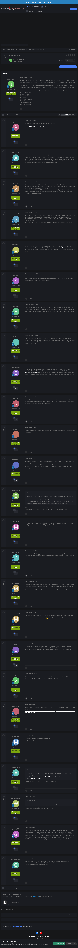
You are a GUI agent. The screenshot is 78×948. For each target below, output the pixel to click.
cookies (35, 943)
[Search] (26, 45)
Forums (28, 6)
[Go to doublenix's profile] (15, 557)
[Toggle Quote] (27, 492)
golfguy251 (15, 829)
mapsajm (15, 521)
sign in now (36, 896)
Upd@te (15, 644)
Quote (25, 109)
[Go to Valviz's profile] (15, 680)
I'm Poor (15, 337)
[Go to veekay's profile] (15, 188)
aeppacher (15, 152)
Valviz (16, 675)
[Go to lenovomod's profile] (15, 250)
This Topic (20, 44)
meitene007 (15, 583)
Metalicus (15, 736)
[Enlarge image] (47, 618)
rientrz (15, 398)
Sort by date (72, 114)
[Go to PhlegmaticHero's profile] (15, 127)
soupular (16, 275)
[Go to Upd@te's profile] (15, 650)
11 (15, 788)
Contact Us (40, 936)
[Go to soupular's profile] (15, 280)
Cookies (47, 936)
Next (8, 114)
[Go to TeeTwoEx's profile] (15, 711)
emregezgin (16, 490)
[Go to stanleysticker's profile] (15, 219)
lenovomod (15, 245)
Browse (31, 11)
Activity (46, 6)
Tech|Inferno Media (17, 926)
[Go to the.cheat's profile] (15, 434)
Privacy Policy (32, 936)
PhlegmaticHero (15, 122)
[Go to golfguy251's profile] (15, 834)
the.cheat (15, 429)
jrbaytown (21, 59)
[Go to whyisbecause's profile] (15, 803)
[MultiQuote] (21, 109)
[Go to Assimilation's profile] (15, 772)
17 (16, 357)
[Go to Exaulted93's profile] (15, 311)
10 (16, 204)
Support (39, 11)
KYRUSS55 (15, 460)
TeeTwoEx (15, 706)
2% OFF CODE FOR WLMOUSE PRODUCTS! (37, 2)
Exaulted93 (16, 306)
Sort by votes (64, 114)
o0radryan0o (15, 859)
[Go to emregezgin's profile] (15, 495)
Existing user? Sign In (62, 8)
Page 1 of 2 (18, 114)
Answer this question (68, 66)
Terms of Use (21, 943)
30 (16, 388)
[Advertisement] (39, 28)
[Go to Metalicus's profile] (15, 742)
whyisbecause (15, 798)
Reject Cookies (71, 943)
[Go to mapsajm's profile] (15, 527)
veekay (15, 183)
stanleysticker (15, 214)
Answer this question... (16, 902)
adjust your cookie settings (24, 944)
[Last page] (12, 115)
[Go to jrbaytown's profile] (10, 60)
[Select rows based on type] (59, 115)
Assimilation (15, 767)
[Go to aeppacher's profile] (15, 157)
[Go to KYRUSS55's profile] (15, 465)
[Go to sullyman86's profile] (15, 373)
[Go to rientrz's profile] (15, 403)
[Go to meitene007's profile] (15, 588)
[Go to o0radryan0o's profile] (15, 865)
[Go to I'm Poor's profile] (15, 342)
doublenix (15, 552)
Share (61, 60)
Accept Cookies (59, 943)
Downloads (35, 6)
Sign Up (73, 8)
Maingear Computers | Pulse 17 (55, 248)
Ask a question (53, 66)
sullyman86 (16, 367)
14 (16, 880)
